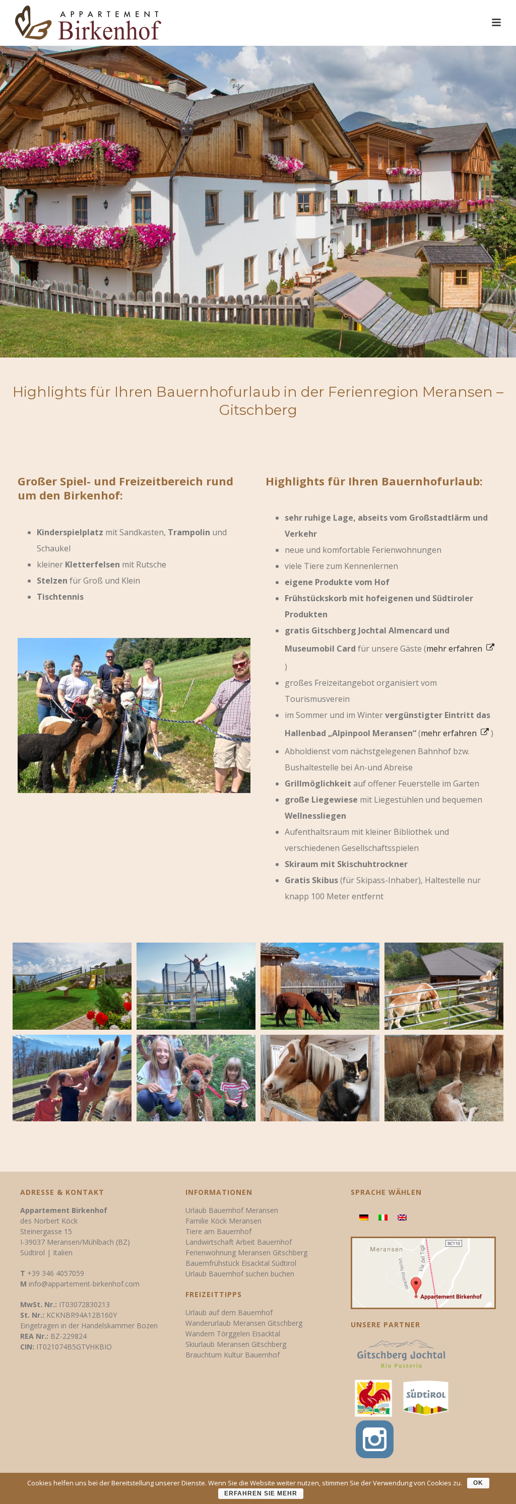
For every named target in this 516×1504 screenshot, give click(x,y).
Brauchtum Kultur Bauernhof (232, 1354)
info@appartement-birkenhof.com (84, 1283)
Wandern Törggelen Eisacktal (232, 1333)
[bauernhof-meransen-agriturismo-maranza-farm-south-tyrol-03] (196, 986)
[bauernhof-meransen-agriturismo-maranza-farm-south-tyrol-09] (320, 1078)
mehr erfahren (455, 648)
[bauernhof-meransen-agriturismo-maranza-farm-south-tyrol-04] (320, 986)
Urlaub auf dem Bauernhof (229, 1312)
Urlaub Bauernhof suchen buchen (239, 1273)
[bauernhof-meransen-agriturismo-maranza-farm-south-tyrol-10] (443, 1078)
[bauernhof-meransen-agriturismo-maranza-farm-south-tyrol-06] (72, 1078)
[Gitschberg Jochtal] (401, 1357)
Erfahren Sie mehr (260, 1493)
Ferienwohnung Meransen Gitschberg (246, 1252)
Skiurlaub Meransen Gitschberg (235, 1344)
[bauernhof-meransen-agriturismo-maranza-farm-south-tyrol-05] (443, 986)
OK (478, 1482)
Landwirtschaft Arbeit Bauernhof (238, 1242)
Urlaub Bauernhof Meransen (231, 1210)
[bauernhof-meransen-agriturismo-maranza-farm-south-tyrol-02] (72, 986)
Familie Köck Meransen (223, 1221)
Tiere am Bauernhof (218, 1231)
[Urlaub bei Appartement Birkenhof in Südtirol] (426, 1397)
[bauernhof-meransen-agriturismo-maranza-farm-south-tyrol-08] (196, 1078)
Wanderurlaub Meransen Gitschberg (243, 1323)
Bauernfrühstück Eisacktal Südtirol (240, 1263)
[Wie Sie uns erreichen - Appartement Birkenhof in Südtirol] (423, 1272)
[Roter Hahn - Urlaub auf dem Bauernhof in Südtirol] (373, 1397)
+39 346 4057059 (55, 1273)
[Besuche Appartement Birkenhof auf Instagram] (372, 1437)
